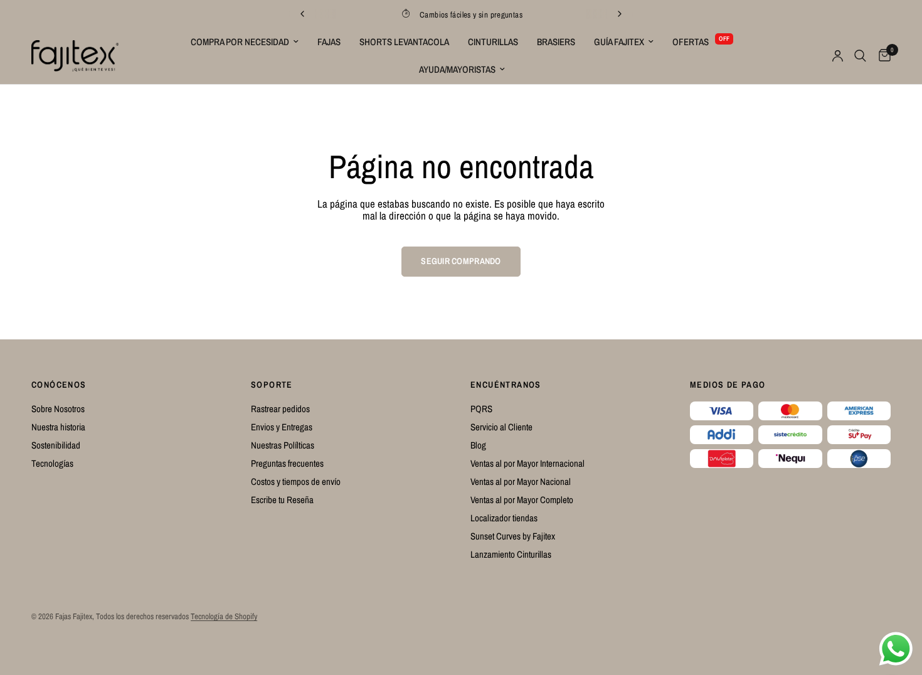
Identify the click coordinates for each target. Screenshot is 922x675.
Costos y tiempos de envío (296, 481)
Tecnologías (52, 463)
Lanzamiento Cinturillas (510, 554)
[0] (881, 56)
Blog (478, 445)
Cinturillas (493, 41)
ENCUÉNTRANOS (505, 384)
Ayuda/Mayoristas (457, 69)
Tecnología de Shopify (224, 616)
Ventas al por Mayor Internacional (527, 463)
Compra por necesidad (240, 41)
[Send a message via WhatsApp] (896, 649)
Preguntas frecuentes (287, 463)
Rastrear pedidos (280, 408)
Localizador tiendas (504, 517)
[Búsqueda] (860, 56)
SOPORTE (272, 384)
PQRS (481, 408)
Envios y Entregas (281, 426)
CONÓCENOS (59, 384)
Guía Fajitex (619, 41)
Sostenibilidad (55, 445)
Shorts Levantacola (404, 41)
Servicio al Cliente (501, 426)
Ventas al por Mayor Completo (521, 499)
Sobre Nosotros (58, 408)
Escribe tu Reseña (282, 499)
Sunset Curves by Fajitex (512, 536)
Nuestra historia (58, 426)
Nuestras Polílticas (282, 445)
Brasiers (556, 41)
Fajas (329, 41)
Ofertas (690, 41)
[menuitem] (244, 42)
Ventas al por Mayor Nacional (520, 481)
